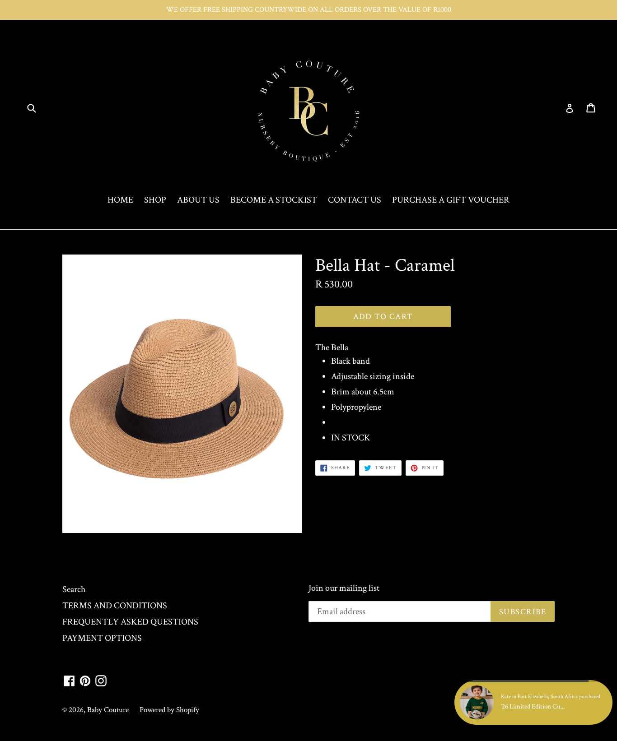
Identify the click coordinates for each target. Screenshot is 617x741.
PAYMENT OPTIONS (102, 638)
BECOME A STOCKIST (273, 200)
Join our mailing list (343, 588)
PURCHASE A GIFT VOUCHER (450, 200)
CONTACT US (354, 200)
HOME (120, 200)
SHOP (155, 200)
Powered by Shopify (169, 710)
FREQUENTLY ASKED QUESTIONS (130, 622)
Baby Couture (108, 710)
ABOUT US (198, 200)
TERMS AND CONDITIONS (114, 605)
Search (73, 589)
